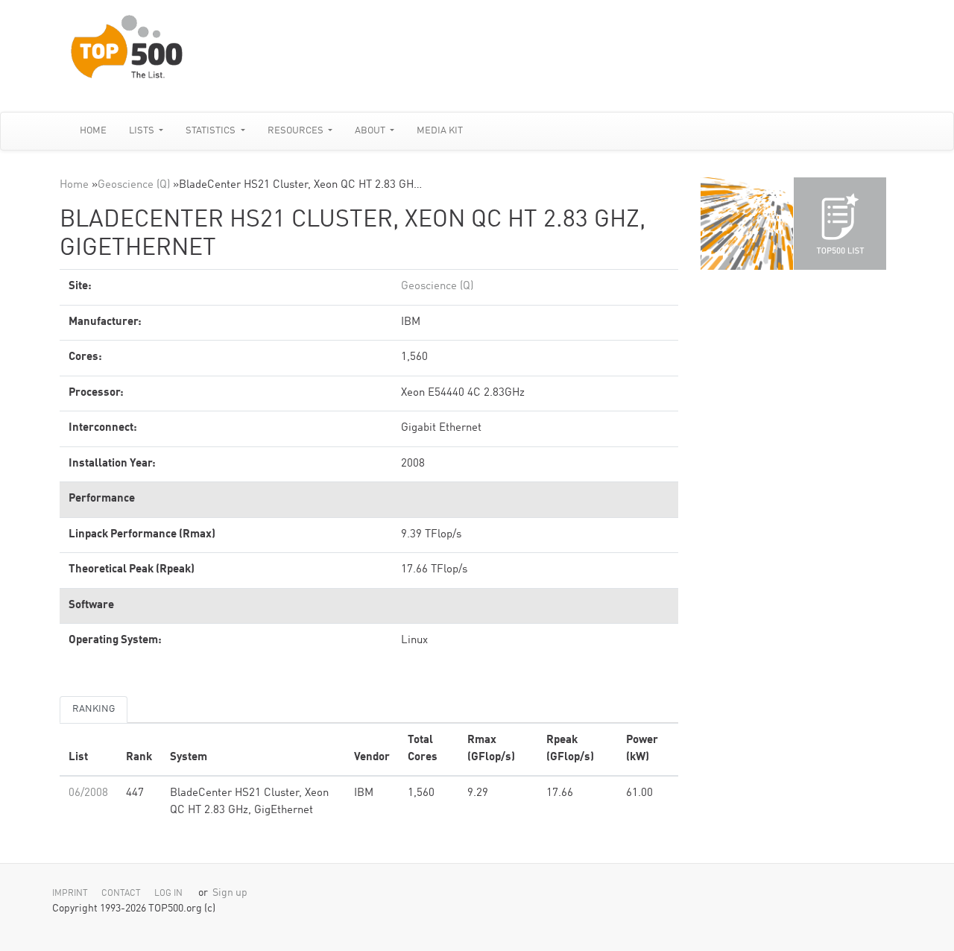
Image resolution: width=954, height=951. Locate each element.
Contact (121, 893)
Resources (297, 131)
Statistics (212, 131)
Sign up (229, 893)
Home (93, 131)
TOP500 (747, 223)
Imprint (70, 893)
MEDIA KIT (440, 131)
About (371, 131)
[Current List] (840, 223)
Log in (168, 893)
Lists (143, 131)
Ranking (93, 709)
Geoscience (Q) (134, 185)
